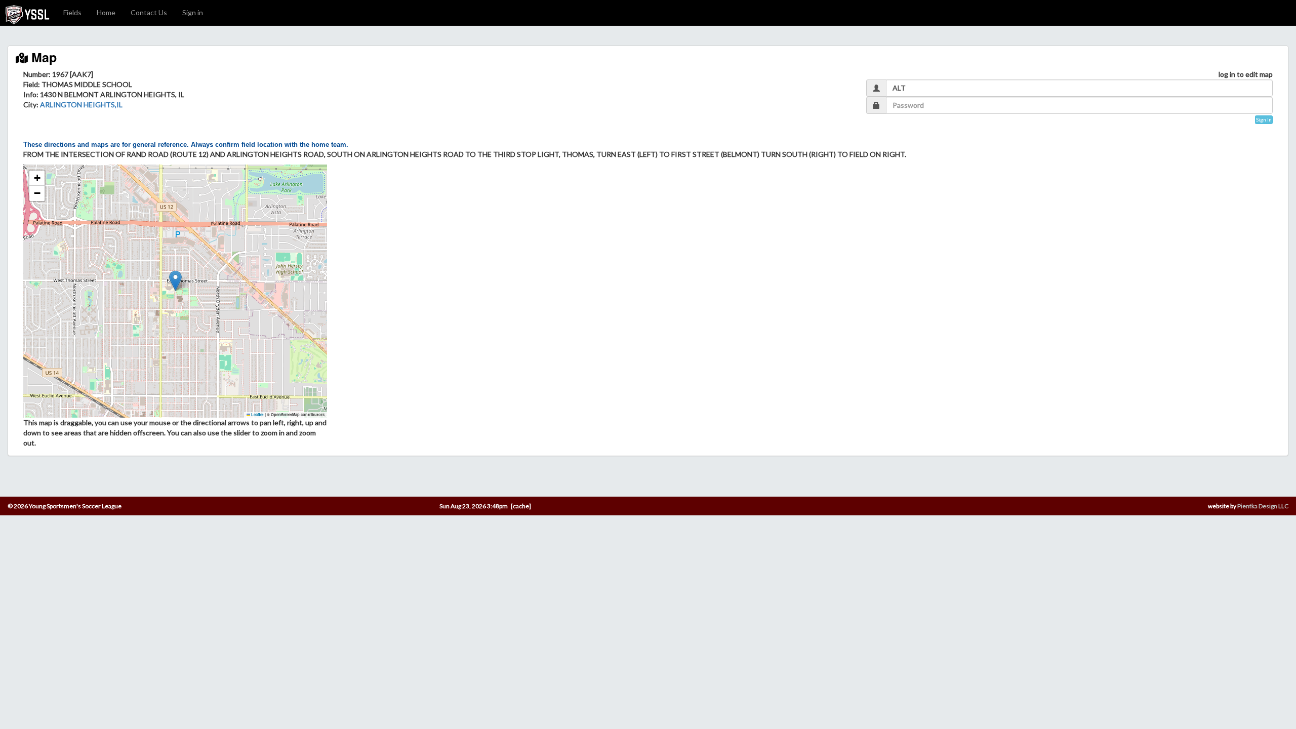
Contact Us (149, 12)
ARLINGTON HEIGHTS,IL (81, 104)
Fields (72, 12)
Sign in (192, 12)
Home (106, 12)
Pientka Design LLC (1262, 506)
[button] (175, 280)
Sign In (1264, 119)
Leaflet (257, 414)
